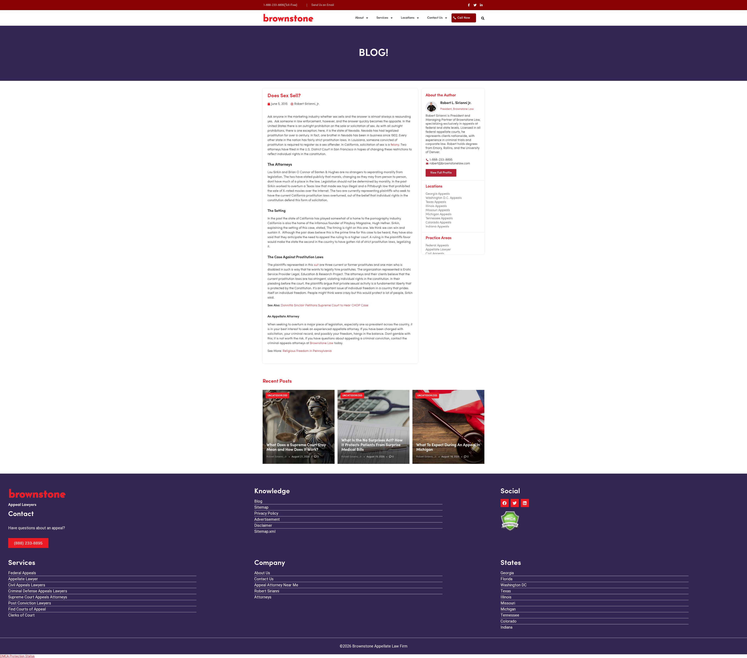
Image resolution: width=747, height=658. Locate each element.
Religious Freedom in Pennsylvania (307, 351)
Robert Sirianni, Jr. (277, 456)
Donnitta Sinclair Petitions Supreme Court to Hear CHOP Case (324, 305)
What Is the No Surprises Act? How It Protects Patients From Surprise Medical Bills (371, 445)
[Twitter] (475, 5)
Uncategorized (277, 395)
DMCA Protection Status (17, 656)
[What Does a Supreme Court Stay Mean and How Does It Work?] (299, 427)
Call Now (463, 17)
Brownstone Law (321, 343)
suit (316, 265)
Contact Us (435, 17)
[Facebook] (505, 503)
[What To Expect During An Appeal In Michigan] (448, 427)
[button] (482, 18)
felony (395, 144)
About (359, 17)
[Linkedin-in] (481, 5)
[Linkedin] (525, 503)
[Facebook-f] (469, 5)
